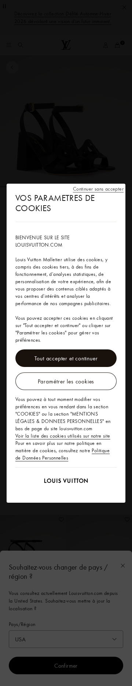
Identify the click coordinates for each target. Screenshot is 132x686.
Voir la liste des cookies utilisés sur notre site (62, 435)
